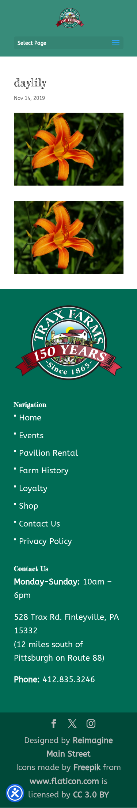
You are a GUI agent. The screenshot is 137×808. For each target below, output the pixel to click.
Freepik (86, 767)
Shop (28, 506)
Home (30, 418)
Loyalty (33, 488)
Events (31, 435)
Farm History (44, 470)
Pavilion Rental (48, 453)
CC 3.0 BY (91, 795)
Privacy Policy (45, 541)
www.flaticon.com (64, 781)
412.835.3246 (68, 679)
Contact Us (39, 524)
